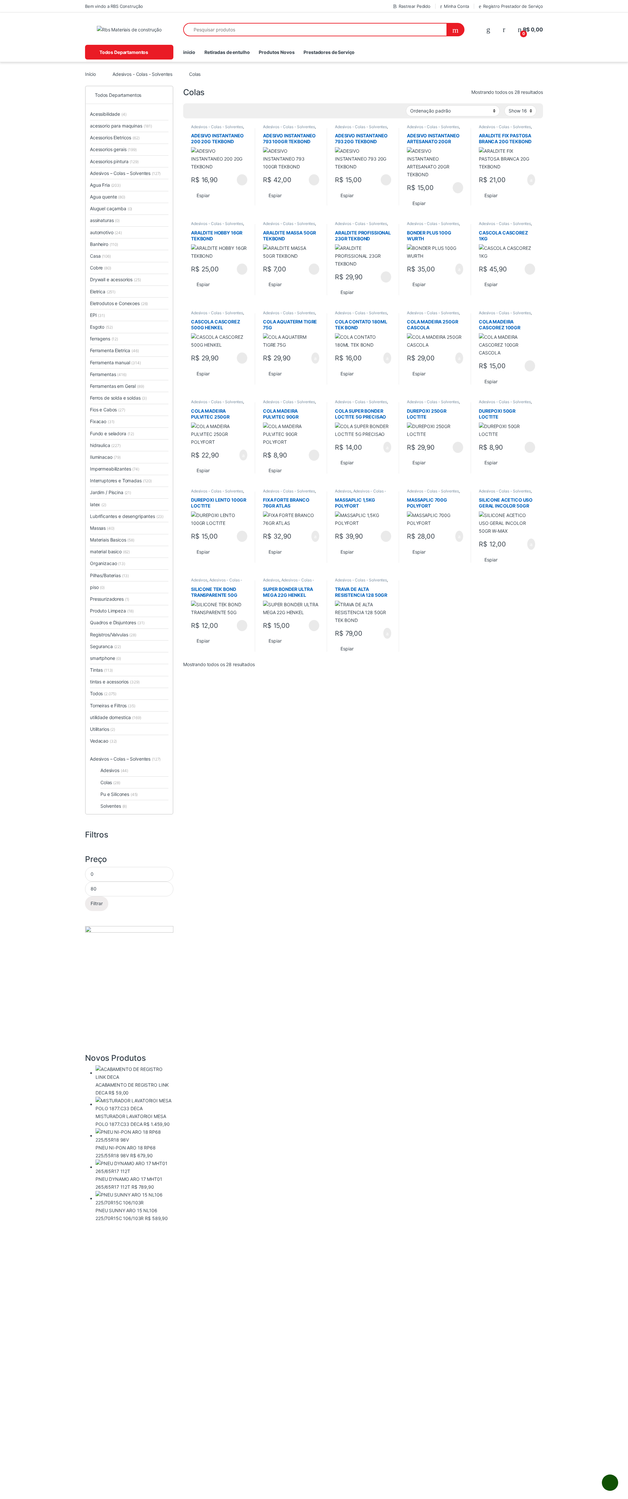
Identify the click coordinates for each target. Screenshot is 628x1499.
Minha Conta (456, 6)
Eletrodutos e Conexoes (119, 303)
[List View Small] (220, 110)
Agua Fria (105, 185)
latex (98, 504)
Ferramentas (108, 374)
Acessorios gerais (113, 149)
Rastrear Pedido (414, 6)
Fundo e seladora (112, 433)
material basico (110, 551)
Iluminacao (105, 457)
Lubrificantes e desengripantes (127, 516)
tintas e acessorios (115, 681)
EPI (97, 315)
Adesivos (343, 491)
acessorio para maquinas (121, 126)
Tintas (101, 670)
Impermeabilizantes (114, 469)
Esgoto (101, 327)
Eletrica (102, 291)
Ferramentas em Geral (117, 386)
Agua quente (107, 196)
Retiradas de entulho (227, 52)
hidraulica (105, 445)
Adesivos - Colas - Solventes (142, 74)
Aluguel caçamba (111, 208)
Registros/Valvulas (113, 634)
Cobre (100, 267)
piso (97, 587)
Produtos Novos (276, 52)
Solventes (113, 806)
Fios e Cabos (107, 409)
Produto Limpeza (112, 610)
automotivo (106, 232)
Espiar (203, 195)
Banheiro (104, 244)
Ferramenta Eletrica (114, 350)
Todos (103, 693)
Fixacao (102, 421)
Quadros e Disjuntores (117, 622)
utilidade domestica (115, 717)
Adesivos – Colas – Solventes (125, 173)
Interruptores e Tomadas (121, 480)
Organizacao (107, 563)
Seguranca (105, 646)
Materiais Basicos (112, 540)
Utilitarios (102, 729)
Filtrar (97, 903)
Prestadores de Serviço (329, 52)
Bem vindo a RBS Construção (114, 6)
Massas (102, 528)
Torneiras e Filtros (112, 705)
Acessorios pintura (114, 161)
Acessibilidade (108, 114)
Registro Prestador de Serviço (513, 6)
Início (90, 74)
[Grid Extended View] (201, 110)
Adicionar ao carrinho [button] (525, 179)
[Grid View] (192, 110)
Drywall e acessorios (115, 279)
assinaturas (105, 220)
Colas (110, 782)
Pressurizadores (109, 599)
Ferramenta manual (115, 362)
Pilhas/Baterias (109, 575)
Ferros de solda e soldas (118, 398)
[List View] (211, 110)
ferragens (104, 338)
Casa (100, 256)
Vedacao (103, 741)
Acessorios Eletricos (115, 137)
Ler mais (242, 179)
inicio (189, 52)
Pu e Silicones (119, 794)
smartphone (105, 658)
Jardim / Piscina (110, 492)
